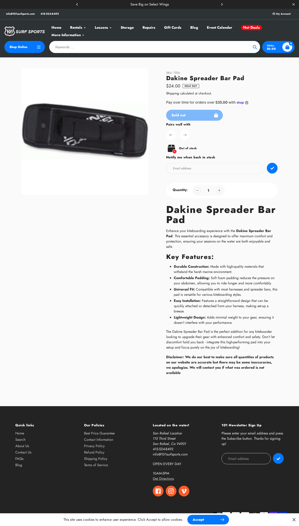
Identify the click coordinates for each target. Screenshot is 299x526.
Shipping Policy (95, 458)
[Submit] (278, 458)
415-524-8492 (49, 14)
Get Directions (163, 478)
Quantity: (180, 189)
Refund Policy (94, 452)
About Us (22, 445)
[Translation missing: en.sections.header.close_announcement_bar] (293, 4)
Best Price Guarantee (99, 433)
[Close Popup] (294, 519)
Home (19, 433)
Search (20, 439)
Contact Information (98, 439)
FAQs (19, 458)
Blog (18, 465)
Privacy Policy (94, 445)
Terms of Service (96, 465)
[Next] (222, 4)
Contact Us (23, 452)
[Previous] (77, 4)
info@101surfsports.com (20, 14)
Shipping (172, 93)
